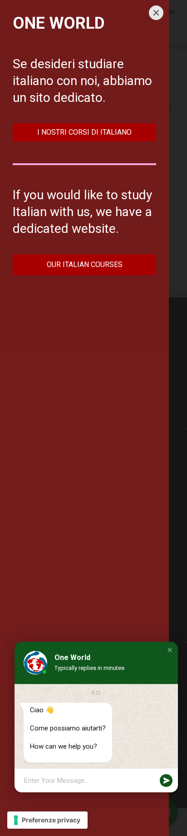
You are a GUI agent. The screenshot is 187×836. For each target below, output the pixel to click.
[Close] (156, 12)
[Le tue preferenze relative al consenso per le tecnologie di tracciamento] (47, 820)
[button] (169, 650)
